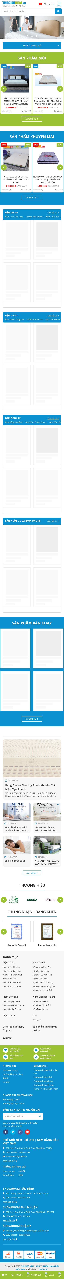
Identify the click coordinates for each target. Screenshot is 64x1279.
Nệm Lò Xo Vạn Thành (12, 982)
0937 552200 (11, 1197)
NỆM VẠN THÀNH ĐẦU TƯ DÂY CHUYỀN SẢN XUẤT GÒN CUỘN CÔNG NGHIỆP (47, 862)
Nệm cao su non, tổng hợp (44, 986)
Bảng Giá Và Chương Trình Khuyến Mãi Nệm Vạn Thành (30, 787)
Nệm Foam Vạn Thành (42, 1005)
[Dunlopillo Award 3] (17, 931)
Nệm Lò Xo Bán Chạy (14, 216)
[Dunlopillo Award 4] (47, 931)
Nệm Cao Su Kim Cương (43, 982)
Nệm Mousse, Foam (44, 996)
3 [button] (36, 36)
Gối (35, 1015)
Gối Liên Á (37, 1020)
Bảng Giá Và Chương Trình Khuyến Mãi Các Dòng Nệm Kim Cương (45, 829)
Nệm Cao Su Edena (35, 319)
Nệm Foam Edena (40, 1009)
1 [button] (27, 36)
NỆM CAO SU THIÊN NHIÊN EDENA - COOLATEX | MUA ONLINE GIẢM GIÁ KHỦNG (16, 101)
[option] (32, 27)
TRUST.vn (43, 1269)
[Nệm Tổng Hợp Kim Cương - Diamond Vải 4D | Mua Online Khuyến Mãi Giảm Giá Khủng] (48, 79)
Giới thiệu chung (10, 1070)
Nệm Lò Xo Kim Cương (12, 975)
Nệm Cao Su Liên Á (41, 978)
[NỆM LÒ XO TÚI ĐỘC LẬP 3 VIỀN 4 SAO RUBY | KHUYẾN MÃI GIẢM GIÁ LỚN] (48, 157)
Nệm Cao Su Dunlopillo (42, 975)
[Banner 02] (32, 27)
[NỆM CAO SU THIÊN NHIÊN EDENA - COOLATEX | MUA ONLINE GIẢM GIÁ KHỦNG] (16, 79)
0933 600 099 (24, 1234)
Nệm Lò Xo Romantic (34, 216)
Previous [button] (4, 89)
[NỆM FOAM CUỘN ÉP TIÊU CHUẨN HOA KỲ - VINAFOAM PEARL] (16, 157)
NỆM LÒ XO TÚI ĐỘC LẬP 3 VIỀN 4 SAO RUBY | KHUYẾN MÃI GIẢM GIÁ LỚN (48, 179)
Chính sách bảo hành (43, 1077)
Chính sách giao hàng (43, 1081)
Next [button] (60, 89)
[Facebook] (5, 1132)
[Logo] (14, 4)
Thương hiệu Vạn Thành (13, 1103)
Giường (7, 1038)
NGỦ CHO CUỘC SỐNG (14, 861)
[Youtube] (27, 1132)
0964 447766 (24, 1152)
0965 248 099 (11, 1234)
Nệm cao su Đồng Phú (14, 319)
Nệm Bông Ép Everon (12, 1009)
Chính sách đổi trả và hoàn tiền (45, 1072)
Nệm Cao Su (39, 962)
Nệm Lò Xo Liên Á (10, 978)
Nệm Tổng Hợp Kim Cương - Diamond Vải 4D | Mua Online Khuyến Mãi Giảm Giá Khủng (48, 101)
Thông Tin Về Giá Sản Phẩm (45, 1088)
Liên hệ (6, 1082)
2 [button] (32, 36)
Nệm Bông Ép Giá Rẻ (13, 422)
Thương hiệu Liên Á (11, 1099)
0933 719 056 (24, 1216)
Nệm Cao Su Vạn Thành (42, 990)
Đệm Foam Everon (40, 1001)
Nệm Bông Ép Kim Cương (35, 422)
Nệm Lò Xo (9, 962)
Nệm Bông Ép (10, 996)
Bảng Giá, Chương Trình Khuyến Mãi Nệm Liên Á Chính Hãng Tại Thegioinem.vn (15, 829)
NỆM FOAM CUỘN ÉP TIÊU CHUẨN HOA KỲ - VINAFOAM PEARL (16, 179)
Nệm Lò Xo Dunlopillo (12, 986)
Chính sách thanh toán (43, 1085)
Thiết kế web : (32, 1269)
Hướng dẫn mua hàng (12, 1074)
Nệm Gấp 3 (9, 1015)
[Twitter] (12, 1132)
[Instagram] (20, 1132)
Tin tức (6, 1078)
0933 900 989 (11, 1152)
